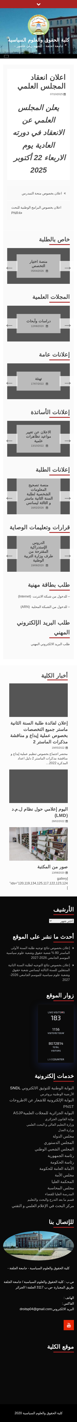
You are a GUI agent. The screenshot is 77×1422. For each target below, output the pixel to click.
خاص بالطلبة (54, 239)
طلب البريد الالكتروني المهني (50, 644)
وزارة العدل (66, 1130)
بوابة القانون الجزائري (59, 1119)
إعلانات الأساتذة (50, 412)
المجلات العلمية (51, 297)
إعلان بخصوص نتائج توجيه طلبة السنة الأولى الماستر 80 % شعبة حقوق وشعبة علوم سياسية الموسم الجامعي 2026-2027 (38, 952)
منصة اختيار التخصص (38, 263)
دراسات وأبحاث (38, 321)
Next (9, 266)
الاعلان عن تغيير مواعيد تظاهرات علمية (38, 436)
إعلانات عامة (54, 354)
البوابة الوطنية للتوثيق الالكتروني (48, 1088)
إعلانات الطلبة (53, 469)
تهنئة (38, 379)
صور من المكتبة (52, 866)
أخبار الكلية (54, 675)
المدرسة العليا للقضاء (59, 1194)
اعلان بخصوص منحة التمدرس (42, 193)
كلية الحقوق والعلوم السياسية (38, 40)
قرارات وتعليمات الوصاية (40, 527)
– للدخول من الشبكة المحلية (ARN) (45, 607)
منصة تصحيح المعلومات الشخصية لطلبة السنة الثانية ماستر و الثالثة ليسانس (38, 494)
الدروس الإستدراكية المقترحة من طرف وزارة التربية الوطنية (38, 551)
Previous (67, 266)
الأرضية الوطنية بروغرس (57, 1094)
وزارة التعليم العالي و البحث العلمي (50, 1124)
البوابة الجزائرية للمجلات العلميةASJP (43, 1113)
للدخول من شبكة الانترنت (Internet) (42, 596)
